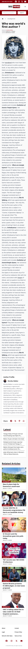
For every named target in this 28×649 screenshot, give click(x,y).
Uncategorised (11, 18)
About (3, 628)
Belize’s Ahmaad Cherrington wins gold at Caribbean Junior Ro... (13, 448)
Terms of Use (18, 636)
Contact (17, 628)
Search (22, 12)
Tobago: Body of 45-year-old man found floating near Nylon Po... (13, 435)
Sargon (20, 277)
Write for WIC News (7, 636)
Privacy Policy (18, 632)
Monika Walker (10, 30)
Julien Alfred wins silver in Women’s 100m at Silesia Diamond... (13, 453)
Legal (3, 632)
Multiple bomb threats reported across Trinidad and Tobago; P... (12, 443)
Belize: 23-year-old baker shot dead (13, 439)
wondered (8, 63)
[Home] (2, 19)
